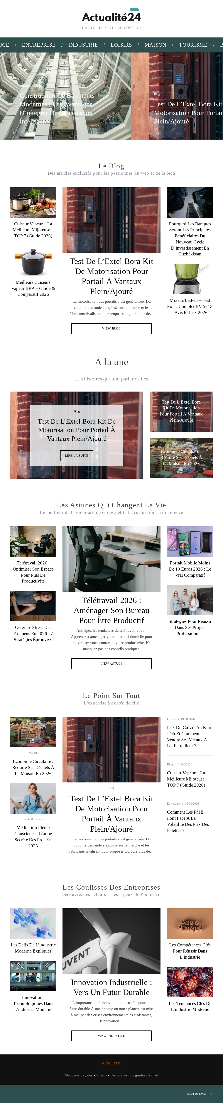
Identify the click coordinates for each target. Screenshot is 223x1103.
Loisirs (171, 719)
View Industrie (111, 1035)
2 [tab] (126, 432)
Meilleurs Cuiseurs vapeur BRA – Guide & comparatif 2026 (33, 288)
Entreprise (173, 803)
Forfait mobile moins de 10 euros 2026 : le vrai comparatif (190, 569)
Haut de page (196, 1093)
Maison (33, 753)
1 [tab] (203, 93)
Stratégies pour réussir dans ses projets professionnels (190, 627)
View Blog (111, 328)
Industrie (25, 85)
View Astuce (111, 663)
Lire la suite (76, 455)
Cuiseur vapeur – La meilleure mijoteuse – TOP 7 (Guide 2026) (33, 229)
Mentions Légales (78, 1075)
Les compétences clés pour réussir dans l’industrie (190, 950)
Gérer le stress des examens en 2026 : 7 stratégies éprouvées (33, 633)
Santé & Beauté (33, 819)
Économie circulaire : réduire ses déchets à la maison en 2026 (33, 767)
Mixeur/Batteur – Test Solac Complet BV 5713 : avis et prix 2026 (190, 306)
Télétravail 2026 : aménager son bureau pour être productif (111, 610)
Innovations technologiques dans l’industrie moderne (33, 1003)
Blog (157, 94)
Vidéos (101, 1075)
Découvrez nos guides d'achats (134, 1075)
